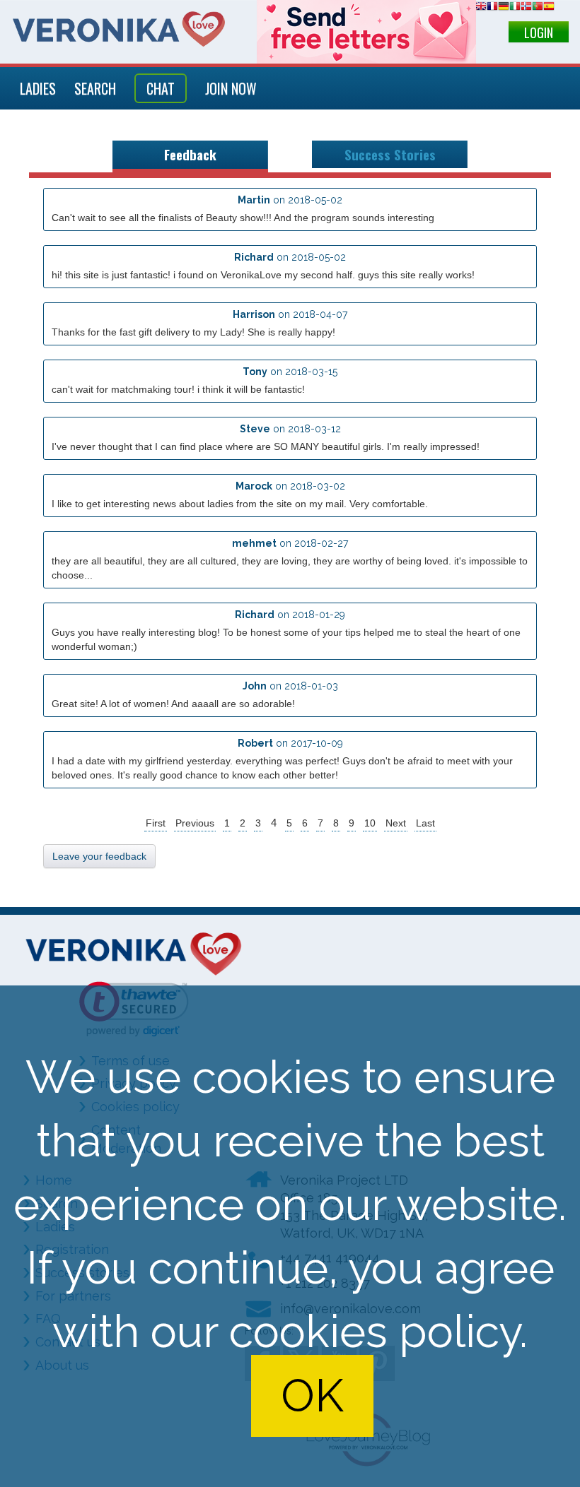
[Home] (119, 29)
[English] (481, 8)
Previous (194, 823)
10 (370, 823)
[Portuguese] (537, 8)
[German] (503, 8)
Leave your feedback (99, 856)
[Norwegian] (526, 8)
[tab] (190, 156)
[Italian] (515, 8)
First (156, 823)
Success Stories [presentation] (390, 154)
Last (425, 823)
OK (312, 1396)
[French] (492, 8)
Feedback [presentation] (190, 154)
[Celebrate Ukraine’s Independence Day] (366, 32)
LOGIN (538, 32)
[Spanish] (549, 8)
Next (395, 823)
